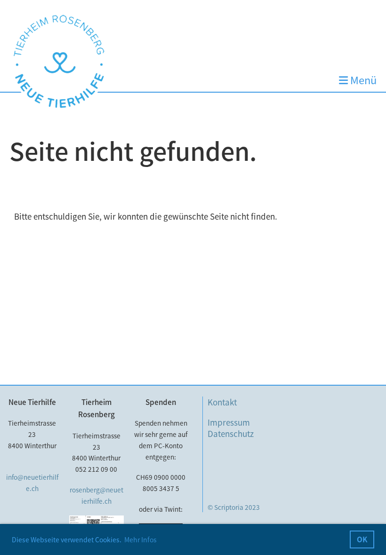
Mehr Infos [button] (140, 539)
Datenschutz (231, 433)
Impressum (229, 422)
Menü (362, 80)
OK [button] (362, 539)
